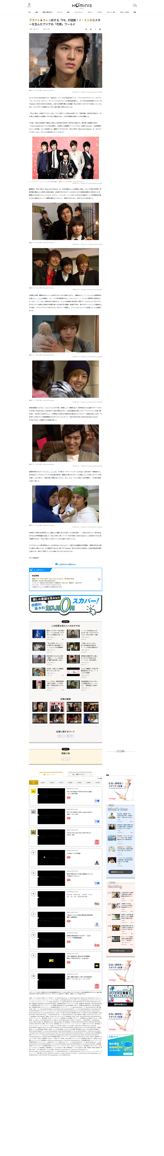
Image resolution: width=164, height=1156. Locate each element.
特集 (135, 12)
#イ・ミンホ (66, 759)
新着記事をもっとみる (117, 872)
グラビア (99, 12)
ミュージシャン (78, 12)
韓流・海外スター (47, 12)
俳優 (37, 12)
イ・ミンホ (38, 298)
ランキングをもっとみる (117, 951)
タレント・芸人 (111, 12)
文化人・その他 (124, 12)
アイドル (59, 12)
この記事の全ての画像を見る (67, 564)
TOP (29, 12)
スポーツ (90, 12)
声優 (68, 12)
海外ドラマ (61, 736)
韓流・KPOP (70, 736)
